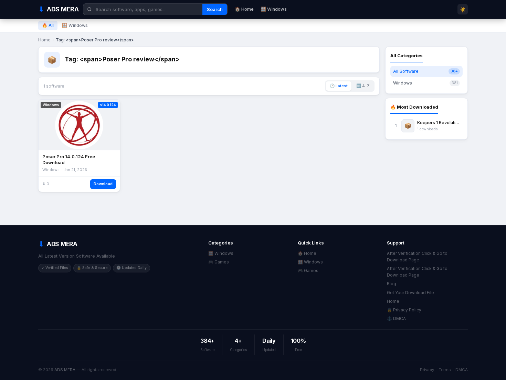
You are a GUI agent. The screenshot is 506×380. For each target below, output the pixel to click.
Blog (391, 283)
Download (103, 183)
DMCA (461, 369)
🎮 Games (218, 261)
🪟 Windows (274, 9)
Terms (445, 369)
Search (215, 9)
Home (44, 39)
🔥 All (48, 25)
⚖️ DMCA (396, 318)
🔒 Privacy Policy (404, 309)
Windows (425, 83)
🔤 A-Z (363, 85)
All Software (425, 71)
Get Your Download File (410, 292)
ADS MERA (64, 369)
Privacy (427, 369)
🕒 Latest (339, 85)
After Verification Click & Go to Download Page (417, 256)
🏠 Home (244, 9)
